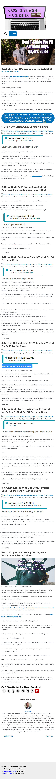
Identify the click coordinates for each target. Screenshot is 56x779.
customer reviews (37, 176)
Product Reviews (6, 71)
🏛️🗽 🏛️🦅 (28, 118)
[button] (5, 34)
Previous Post (7, 736)
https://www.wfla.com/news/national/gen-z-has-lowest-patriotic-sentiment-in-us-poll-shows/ (28, 608)
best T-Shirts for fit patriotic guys (19, 76)
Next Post (50, 736)
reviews (15, 244)
